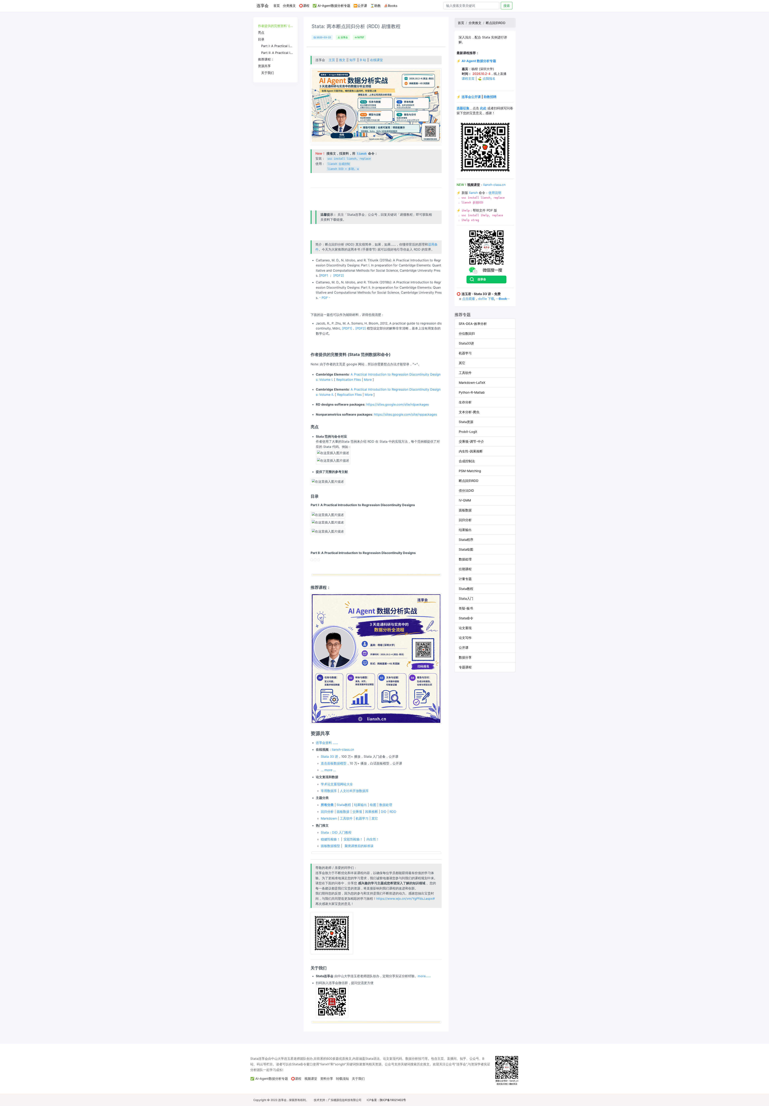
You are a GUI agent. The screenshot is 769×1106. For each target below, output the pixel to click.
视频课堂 (310, 1079)
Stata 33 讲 (329, 756)
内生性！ (372, 839)
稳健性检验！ (330, 839)
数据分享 (465, 657)
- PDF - (324, 298)
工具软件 (346, 818)
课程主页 (468, 79)
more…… (424, 976)
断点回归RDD (495, 23)
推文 (342, 60)
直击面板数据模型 (333, 763)
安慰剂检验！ (353, 839)
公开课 (463, 648)
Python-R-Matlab (472, 392)
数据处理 (385, 805)
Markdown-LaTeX (472, 383)
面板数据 (343, 812)
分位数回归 (467, 333)
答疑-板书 (466, 608)
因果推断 (371, 812)
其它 (374, 818)
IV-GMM (465, 500)
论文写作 (465, 638)
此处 (483, 108)
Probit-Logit (468, 432)
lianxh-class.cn (343, 749)
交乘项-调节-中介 (471, 441)
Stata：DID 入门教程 (336, 832)
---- (503, 299)
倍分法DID (466, 491)
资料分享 (326, 1079)
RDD (393, 812)
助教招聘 (490, 97)
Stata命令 (466, 618)
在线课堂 (376, 60)
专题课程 (465, 667)
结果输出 (360, 805)
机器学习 (362, 818)
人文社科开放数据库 (354, 791)
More (368, 380)
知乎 (352, 60)
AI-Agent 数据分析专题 (479, 61)
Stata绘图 (466, 549)
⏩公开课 (360, 6)
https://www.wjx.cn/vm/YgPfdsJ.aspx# (405, 898)
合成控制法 (467, 461)
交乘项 (357, 812)
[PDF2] (338, 275)
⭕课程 (304, 6)
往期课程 (465, 569)
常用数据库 (329, 791)
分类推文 (289, 6)
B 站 (363, 60)
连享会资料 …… (327, 743)
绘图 (373, 805)
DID (384, 812)
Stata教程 (344, 805)
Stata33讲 (466, 343)
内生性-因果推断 (471, 451)
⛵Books (390, 6)
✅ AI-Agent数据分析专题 (331, 6)
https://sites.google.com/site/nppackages (405, 414)
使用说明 (494, 193)
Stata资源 (466, 422)
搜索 (506, 6)
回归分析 (327, 812)
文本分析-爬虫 (469, 412)
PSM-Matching (470, 471)
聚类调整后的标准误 (359, 846)
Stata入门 (466, 598)
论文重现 (465, 628)
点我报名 (489, 79)
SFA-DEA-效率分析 (473, 324)
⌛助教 (375, 6)
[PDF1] (347, 328)
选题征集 (463, 108)
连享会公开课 (471, 97)
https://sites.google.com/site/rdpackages (397, 404)
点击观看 (468, 299)
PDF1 (324, 275)
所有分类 (327, 805)
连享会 (263, 5)
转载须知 (342, 1079)
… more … (328, 770)
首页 (277, 5)
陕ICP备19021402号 (393, 1100)
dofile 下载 (486, 299)
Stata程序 (466, 540)
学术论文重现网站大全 (337, 784)
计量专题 (465, 579)
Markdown (329, 818)
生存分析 (465, 402)
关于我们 (358, 1079)
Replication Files (348, 380)
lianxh (473, 193)
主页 (332, 60)
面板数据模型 (330, 846)
